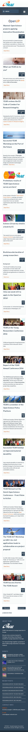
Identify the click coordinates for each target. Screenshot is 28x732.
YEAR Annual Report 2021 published (11, 700)
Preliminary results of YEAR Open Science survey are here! (12, 184)
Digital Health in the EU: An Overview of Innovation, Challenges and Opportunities (15, 669)
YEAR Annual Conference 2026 (15, 673)
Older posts (6, 608)
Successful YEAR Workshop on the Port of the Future (13, 144)
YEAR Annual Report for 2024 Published (12, 687)
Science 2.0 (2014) (8, 237)
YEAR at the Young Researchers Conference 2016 (13, 331)
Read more (6, 277)
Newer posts (21, 608)
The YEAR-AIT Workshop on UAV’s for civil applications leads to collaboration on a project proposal (14, 543)
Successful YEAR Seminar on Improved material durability (13, 451)
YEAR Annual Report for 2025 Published (12, 684)
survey (22, 80)
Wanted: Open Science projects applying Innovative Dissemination (13, 29)
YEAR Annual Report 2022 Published (11, 697)
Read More (6, 50)
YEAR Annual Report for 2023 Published (12, 693)
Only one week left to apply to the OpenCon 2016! (12, 295)
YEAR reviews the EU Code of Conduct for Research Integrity (12, 104)
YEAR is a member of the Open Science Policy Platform (13, 408)
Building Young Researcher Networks (12, 690)
